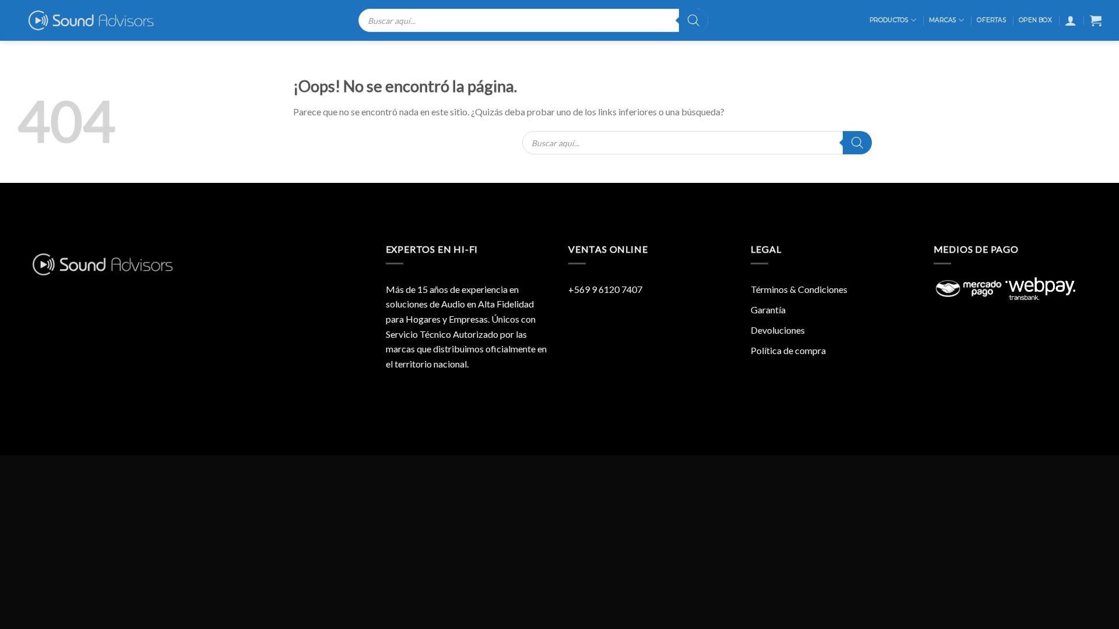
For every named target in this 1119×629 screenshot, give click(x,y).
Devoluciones (778, 329)
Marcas (942, 20)
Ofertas (991, 20)
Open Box (1035, 20)
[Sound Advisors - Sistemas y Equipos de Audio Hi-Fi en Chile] (98, 20)
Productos (889, 20)
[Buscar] (693, 20)
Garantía (768, 309)
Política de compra (788, 350)
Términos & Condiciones (799, 289)
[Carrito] (1096, 20)
